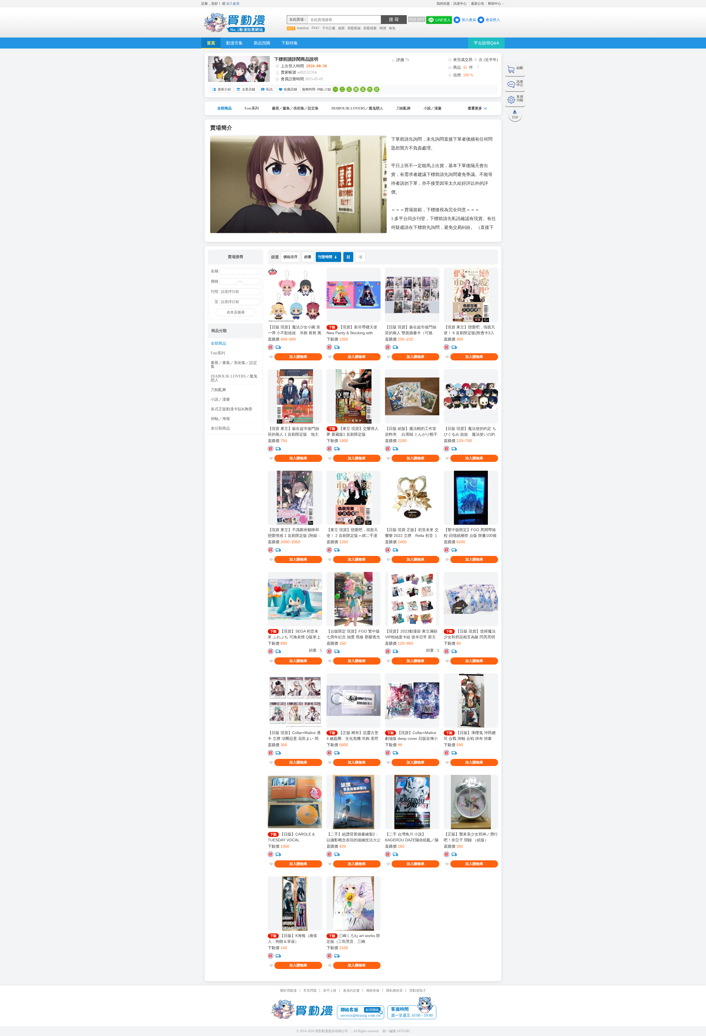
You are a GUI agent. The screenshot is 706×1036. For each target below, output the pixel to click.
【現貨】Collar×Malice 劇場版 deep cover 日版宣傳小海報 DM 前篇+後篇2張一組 (411, 735)
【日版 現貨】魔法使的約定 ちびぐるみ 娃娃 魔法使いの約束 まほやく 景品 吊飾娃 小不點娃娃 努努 (470, 431)
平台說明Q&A (486, 43)
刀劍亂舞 (403, 108)
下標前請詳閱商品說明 (296, 59)
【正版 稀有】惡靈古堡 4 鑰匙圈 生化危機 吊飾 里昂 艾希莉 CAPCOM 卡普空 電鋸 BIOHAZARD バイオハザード (352, 735)
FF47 (315, 28)
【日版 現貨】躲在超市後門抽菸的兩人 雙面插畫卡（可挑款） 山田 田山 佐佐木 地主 (410, 330)
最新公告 (477, 4)
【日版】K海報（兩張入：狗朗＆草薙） (292, 938)
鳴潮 (382, 28)
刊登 (214, 292)
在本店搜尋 (236, 312)
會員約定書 (351, 990)
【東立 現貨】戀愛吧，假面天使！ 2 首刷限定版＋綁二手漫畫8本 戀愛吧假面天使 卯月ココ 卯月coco (353, 533)
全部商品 (224, 108)
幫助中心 (494, 4)
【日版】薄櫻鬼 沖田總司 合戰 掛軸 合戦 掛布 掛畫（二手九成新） (470, 735)
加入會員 (232, 4)
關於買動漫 (288, 990)
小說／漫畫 (433, 108)
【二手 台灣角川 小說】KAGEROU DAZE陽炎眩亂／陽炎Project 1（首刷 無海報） (411, 837)
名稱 (214, 271)
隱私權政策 (394, 990)
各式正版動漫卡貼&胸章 (231, 409)
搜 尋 (394, 19)
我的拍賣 (443, 4)
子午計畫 (328, 28)
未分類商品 (220, 428)
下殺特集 (289, 43)
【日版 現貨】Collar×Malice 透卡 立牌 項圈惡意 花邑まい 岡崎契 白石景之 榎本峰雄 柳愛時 (294, 735)
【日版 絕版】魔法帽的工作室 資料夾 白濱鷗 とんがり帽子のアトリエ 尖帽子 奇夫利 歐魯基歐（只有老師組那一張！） (411, 431)
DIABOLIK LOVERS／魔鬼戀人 (357, 108)
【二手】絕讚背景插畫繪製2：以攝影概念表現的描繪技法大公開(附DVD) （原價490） (354, 837)
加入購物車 (298, 357)
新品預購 (262, 43)
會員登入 (493, 20)
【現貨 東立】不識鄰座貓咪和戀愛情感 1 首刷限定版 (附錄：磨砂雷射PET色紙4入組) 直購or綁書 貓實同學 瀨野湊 (294, 533)
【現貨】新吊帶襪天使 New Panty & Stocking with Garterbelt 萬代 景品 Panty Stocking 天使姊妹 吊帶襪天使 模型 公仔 (352, 330)
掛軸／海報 (220, 419)
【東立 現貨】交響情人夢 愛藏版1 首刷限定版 (352, 431)
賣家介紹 (224, 89)
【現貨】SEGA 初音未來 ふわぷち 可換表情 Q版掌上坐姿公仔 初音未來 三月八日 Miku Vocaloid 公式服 (294, 634)
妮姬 (341, 28)
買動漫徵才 (417, 990)
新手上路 (329, 990)
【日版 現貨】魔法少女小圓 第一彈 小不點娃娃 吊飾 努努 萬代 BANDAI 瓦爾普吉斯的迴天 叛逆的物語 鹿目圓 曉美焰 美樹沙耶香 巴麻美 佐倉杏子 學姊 (294, 330)
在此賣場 (296, 19)
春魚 (392, 28)
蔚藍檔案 (370, 28)
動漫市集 (234, 43)
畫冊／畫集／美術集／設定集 (295, 108)
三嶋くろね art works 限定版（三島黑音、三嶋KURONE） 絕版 (353, 938)
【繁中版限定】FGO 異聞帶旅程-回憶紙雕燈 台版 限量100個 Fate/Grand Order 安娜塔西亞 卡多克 (470, 533)
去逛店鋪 (248, 89)
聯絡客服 (372, 990)
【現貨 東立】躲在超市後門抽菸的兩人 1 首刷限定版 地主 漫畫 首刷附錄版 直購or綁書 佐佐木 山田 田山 (295, 431)
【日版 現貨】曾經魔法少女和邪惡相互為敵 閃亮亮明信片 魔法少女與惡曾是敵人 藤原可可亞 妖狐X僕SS (470, 634)
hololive (303, 28)
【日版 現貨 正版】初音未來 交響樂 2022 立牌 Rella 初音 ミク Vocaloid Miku (411, 533)
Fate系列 (252, 108)
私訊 (269, 89)
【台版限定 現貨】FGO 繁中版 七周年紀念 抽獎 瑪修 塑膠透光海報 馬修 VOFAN (353, 634)
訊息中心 (460, 4)
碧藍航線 (354, 28)
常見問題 (310, 990)
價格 (214, 281)
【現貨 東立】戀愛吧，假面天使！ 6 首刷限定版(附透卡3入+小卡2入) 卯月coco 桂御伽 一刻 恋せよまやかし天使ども (469, 330)
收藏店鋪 (290, 89)
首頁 (211, 43)
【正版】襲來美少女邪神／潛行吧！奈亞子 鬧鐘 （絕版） (471, 837)
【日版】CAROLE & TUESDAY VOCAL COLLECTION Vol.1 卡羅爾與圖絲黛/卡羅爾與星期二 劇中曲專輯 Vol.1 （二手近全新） (295, 837)
